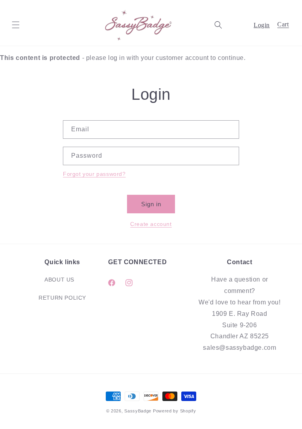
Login (262, 25)
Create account (150, 224)
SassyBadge (137, 410)
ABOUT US (59, 279)
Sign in (151, 204)
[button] (15, 25)
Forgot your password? (94, 174)
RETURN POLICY (62, 298)
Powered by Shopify (174, 410)
